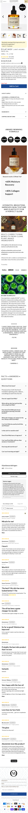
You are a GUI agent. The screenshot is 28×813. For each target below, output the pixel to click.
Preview (3, 16)
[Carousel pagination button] (3, 35)
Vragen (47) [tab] (20, 503)
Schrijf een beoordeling (14, 473)
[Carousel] (14, 17)
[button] (14, 93)
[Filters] (3, 508)
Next (25, 16)
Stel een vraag (14, 476)
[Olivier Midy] (14, 1)
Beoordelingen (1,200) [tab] (8, 503)
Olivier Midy (15, 800)
